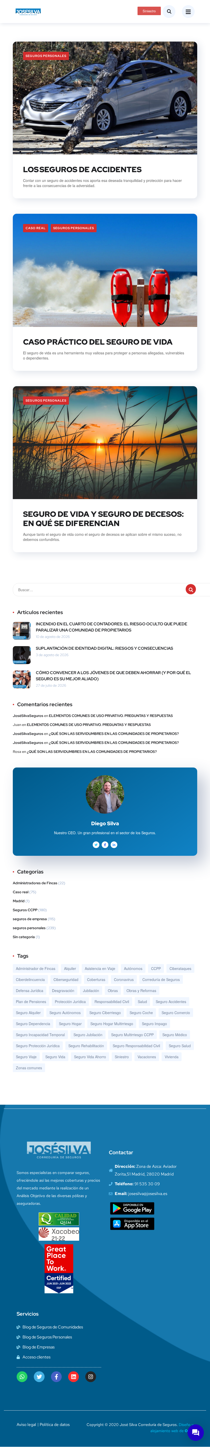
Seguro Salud (180, 1045)
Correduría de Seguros (161, 979)
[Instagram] (90, 1376)
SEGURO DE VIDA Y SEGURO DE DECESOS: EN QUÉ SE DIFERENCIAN (103, 518)
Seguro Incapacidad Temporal (40, 1034)
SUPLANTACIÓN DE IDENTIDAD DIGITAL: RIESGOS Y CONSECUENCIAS (104, 648)
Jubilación (91, 990)
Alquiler (70, 968)
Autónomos (133, 968)
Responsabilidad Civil (111, 1001)
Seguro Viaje (26, 1056)
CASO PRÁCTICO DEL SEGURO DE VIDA (98, 341)
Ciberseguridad (66, 979)
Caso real (36, 228)
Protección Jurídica (70, 1001)
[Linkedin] (73, 1376)
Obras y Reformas (141, 990)
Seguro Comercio (176, 1012)
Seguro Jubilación (88, 1034)
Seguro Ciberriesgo (105, 1012)
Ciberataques (180, 968)
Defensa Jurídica (29, 990)
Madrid (19, 901)
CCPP (156, 968)
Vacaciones (147, 1056)
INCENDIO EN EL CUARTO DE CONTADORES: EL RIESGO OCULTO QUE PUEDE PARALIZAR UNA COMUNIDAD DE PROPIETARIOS (111, 627)
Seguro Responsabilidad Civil (136, 1045)
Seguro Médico (174, 1034)
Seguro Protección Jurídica (38, 1045)
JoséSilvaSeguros (28, 715)
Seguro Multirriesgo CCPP (132, 1034)
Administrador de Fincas (35, 968)
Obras (113, 990)
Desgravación (63, 990)
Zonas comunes (29, 1067)
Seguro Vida (55, 1056)
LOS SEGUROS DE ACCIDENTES (82, 169)
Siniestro (122, 1056)
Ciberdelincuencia (30, 979)
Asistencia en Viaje (100, 968)
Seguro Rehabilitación (86, 1045)
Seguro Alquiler (28, 1012)
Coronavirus (124, 979)
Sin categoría (24, 937)
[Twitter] (39, 1376)
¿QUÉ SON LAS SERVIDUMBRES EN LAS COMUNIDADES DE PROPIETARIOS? (114, 733)
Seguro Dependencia (33, 1023)
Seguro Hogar (70, 1023)
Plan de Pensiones (31, 1001)
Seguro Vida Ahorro (90, 1056)
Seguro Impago (154, 1023)
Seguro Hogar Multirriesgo (111, 1023)
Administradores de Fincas (35, 883)
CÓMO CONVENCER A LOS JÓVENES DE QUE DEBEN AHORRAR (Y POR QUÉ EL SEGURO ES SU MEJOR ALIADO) (113, 676)
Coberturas (96, 979)
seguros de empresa (30, 919)
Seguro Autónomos (65, 1012)
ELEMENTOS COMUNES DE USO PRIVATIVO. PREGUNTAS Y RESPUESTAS (111, 715)
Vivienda (171, 1056)
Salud (142, 1001)
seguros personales (46, 56)
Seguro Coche (141, 1012)
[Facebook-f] (56, 1376)
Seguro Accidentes (171, 1001)
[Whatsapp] (22, 1376)
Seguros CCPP (25, 910)
